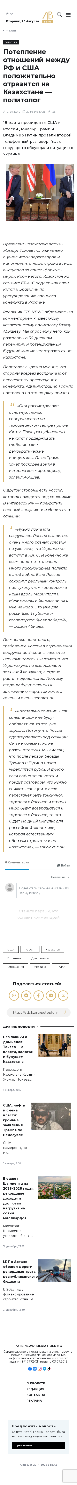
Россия (30, 949)
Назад (11, 30)
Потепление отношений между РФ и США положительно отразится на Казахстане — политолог (36, 76)
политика (14, 958)
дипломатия (40, 958)
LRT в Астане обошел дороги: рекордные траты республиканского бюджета (20, 1272)
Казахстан (53, 949)
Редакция (35, 1389)
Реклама (34, 1400)
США (10, 949)
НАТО (60, 966)
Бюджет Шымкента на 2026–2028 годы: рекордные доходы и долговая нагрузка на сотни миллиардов (18, 1198)
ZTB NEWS (13, 111)
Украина (40, 966)
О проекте (35, 1383)
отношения (15, 966)
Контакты (35, 1394)
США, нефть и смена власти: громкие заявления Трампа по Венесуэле (14, 1120)
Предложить (24, 1445)
